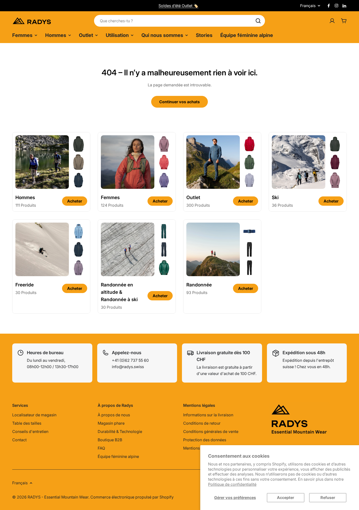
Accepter (285, 497)
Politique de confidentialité (232, 484)
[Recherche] (258, 21)
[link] (78, 143)
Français (308, 6)
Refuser (327, 497)
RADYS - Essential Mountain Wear (58, 497)
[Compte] (332, 21)
